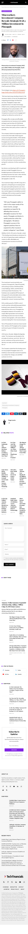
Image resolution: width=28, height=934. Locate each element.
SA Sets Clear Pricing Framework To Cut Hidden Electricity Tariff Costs (16, 627)
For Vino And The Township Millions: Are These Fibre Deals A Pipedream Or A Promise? (13, 450)
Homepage (6, 887)
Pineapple (4, 407)
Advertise (6, 889)
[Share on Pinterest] (13, 40)
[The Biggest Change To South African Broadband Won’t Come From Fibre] (23, 437)
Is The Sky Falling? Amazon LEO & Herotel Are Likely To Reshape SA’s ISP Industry (5, 505)
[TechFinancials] (14, 2)
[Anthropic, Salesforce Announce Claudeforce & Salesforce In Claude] (5, 827)
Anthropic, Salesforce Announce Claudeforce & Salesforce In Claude (17, 826)
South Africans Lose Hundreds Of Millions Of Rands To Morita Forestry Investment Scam (23, 477)
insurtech (4, 403)
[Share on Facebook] (8, 40)
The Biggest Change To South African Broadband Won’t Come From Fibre (23, 447)
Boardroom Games (6, 11)
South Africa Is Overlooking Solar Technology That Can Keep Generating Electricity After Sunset (17, 637)
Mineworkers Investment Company (10, 405)
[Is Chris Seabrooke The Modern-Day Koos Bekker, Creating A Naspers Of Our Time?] (5, 437)
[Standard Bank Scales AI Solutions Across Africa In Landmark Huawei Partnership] (13, 494)
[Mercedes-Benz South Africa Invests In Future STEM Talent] (13, 465)
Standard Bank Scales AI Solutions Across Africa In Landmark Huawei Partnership (13, 504)
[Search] (25, 2)
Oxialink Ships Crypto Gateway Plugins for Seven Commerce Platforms (17, 802)
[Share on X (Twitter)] (10, 40)
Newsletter (13, 887)
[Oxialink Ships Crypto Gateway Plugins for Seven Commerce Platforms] (5, 802)
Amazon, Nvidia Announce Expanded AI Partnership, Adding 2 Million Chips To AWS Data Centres (14, 605)
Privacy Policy (15, 755)
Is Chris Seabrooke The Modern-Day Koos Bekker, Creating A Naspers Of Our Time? (5, 449)
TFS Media (20, 893)
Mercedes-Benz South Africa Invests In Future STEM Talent (13, 475)
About (22, 889)
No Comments (8, 36)
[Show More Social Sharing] (16, 40)
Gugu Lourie (8, 34)
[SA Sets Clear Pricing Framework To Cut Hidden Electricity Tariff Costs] (5, 628)
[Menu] (3, 2)
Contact (21, 887)
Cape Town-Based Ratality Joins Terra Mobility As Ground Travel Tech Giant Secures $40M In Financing (5, 478)
